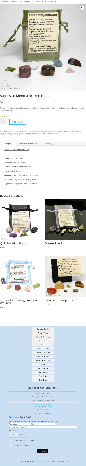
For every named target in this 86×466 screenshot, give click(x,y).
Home (2, 1)
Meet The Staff (43, 349)
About (43, 345)
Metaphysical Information (22, 445)
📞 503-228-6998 (43, 410)
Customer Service (43, 329)
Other (7, 1)
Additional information (28, 144)
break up (43, 131)
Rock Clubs (43, 376)
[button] (82, 8)
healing (9, 134)
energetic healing (74, 131)
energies (3, 134)
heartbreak (27, 134)
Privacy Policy (43, 333)
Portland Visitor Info (43, 353)
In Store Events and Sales (23, 441)
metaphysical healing (50, 134)
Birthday (12, 431)
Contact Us (43, 341)
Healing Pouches (16, 1)
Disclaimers (43, 380)
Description (7, 144)
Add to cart (18, 121)
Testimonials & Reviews (43, 360)
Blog (43, 364)
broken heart (51, 131)
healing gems (18, 134)
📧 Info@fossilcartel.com (43, 413)
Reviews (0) (48, 144)
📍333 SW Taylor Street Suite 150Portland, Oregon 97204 (43, 405)
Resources (43, 372)
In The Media (43, 368)
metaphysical (37, 134)
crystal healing (62, 131)
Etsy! (66, 461)
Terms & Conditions (43, 337)
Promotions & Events (43, 356)
